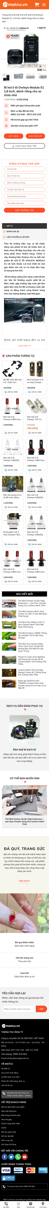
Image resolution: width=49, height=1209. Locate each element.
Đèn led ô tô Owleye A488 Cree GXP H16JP (11, 570)
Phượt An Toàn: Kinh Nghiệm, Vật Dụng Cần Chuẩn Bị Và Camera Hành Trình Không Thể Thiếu (32, 660)
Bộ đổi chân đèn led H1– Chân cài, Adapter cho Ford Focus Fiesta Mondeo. (12, 381)
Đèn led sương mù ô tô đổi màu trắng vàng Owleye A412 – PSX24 (12, 496)
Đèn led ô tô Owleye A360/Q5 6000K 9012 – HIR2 (12, 459)
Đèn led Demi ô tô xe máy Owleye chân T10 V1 (35, 381)
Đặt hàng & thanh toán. (11, 1115)
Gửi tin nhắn (13, 392)
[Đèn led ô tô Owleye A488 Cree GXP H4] (36, 558)
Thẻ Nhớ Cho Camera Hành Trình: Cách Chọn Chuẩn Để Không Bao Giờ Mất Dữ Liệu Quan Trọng (31, 647)
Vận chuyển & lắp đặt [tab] (18, 237)
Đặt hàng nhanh (14, 137)
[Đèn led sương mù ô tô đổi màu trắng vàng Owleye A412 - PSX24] (12, 484)
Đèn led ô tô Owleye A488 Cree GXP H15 (35, 459)
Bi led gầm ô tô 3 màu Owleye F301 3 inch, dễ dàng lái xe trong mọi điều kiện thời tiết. (12, 533)
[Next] (43, 48)
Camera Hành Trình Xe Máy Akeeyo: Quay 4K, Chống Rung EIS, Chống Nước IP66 (32, 672)
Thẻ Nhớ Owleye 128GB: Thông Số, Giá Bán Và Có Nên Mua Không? (32, 635)
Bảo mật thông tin (8, 1111)
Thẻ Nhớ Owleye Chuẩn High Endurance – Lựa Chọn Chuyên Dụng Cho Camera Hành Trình (32, 603)
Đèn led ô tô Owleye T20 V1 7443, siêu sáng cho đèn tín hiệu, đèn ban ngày (36, 418)
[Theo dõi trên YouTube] (25, 1157)
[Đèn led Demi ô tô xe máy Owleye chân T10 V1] (36, 369)
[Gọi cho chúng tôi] (18, 1157)
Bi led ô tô (18, 14)
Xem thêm (23, 345)
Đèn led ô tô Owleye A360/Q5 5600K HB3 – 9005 (35, 533)
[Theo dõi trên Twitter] (11, 1157)
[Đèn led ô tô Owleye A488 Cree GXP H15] (36, 447)
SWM (3, 1128)
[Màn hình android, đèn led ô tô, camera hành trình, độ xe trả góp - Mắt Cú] (15, 4)
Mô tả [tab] (10, 226)
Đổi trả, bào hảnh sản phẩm (12, 1107)
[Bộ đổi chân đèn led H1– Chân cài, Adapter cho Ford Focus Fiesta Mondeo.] (12, 369)
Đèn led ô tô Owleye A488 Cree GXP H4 (35, 570)
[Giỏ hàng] (37, 4)
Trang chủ (7, 14)
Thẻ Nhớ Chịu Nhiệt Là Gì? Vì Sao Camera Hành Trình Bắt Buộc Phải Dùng (31, 624)
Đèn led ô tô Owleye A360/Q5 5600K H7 (35, 496)
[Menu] (44, 4)
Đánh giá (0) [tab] (13, 231)
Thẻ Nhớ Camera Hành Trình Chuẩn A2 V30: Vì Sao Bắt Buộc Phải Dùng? (32, 613)
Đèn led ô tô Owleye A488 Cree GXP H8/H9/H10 (11, 418)
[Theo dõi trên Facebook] (5, 1157)
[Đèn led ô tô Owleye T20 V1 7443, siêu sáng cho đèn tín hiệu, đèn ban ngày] (36, 406)
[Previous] (6, 48)
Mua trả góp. (6, 1119)
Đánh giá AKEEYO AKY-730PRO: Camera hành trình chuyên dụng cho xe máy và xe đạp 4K (32, 684)
